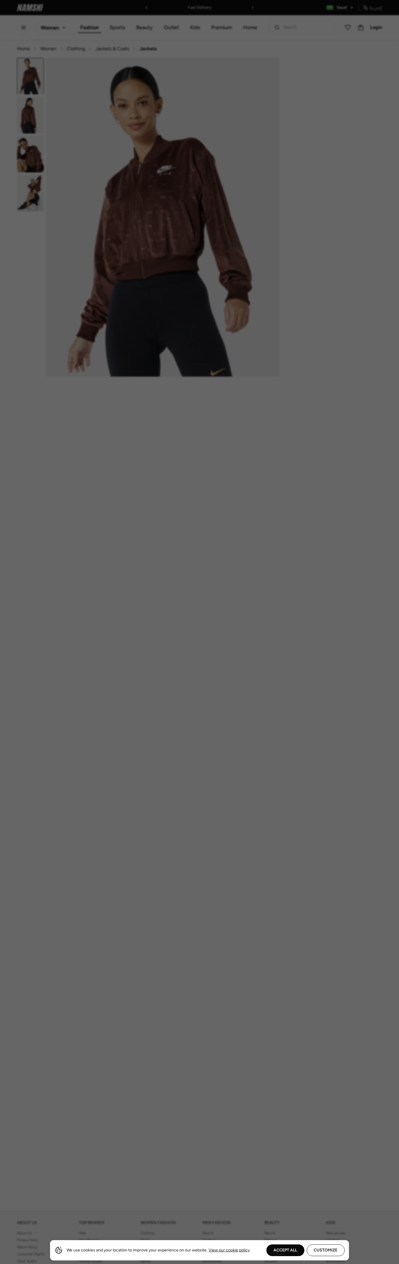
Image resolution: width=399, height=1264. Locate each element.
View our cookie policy (229, 1250)
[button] (199, 632)
